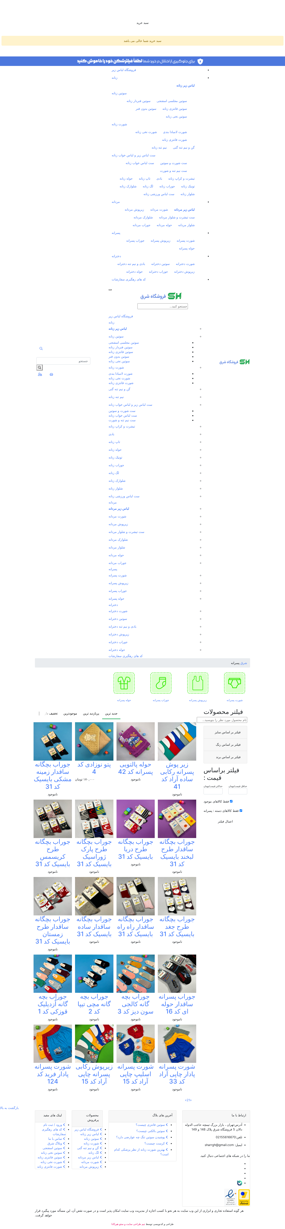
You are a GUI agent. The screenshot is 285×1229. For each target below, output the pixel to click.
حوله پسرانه (187, 248)
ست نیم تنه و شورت (173, 171)
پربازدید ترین (91, 713)
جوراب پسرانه (135, 240)
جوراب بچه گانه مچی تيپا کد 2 (94, 1004)
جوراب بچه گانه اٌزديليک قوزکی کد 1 (53, 1004)
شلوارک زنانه (128, 186)
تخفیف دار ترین (48, 713)
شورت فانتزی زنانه (174, 140)
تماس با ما (55, 1139)
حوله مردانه (164, 225)
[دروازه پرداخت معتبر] (244, 1197)
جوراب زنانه (167, 186)
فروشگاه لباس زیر (124, 70)
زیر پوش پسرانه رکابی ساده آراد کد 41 (177, 775)
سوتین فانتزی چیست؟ (151, 1125)
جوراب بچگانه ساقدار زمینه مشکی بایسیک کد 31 (53, 775)
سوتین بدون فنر (146, 109)
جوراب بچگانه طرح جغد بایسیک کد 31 (177, 926)
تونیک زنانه (188, 186)
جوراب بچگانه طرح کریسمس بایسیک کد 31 (52, 853)
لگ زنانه (148, 186)
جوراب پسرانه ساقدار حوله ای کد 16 (177, 1004)
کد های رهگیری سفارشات (129, 279)
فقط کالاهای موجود (216, 801)
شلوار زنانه (187, 194)
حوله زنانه (126, 178)
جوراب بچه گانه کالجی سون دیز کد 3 (135, 1004)
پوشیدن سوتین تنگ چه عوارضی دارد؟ (141, 1137)
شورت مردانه (159, 209)
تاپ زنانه (144, 178)
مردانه (116, 202)
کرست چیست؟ (155, 1143)
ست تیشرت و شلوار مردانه (177, 217)
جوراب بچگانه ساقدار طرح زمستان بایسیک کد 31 (52, 930)
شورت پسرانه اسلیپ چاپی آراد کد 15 (135, 1074)
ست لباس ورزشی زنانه (158, 194)
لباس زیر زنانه (185, 85)
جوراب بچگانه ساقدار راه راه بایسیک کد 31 (135, 926)
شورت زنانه (119, 124)
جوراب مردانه (141, 225)
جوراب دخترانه (158, 271)
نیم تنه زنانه (159, 147)
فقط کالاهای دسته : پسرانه (221, 811)
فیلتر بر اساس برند (228, 757)
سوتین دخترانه (160, 264)
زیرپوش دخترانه (184, 271)
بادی (159, 178)
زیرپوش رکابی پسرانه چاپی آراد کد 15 (94, 1074)
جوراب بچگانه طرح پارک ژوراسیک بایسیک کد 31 (94, 853)
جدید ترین (111, 713)
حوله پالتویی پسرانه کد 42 (135, 767)
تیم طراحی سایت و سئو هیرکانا (128, 1224)
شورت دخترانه (185, 264)
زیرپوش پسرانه (160, 240)
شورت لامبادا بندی (175, 132)
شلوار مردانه (186, 225)
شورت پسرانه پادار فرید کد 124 (53, 1074)
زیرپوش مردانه (134, 209)
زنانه (114, 78)
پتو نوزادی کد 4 (94, 767)
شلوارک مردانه (143, 217)
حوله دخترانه (134, 271)
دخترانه (116, 256)
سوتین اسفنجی (53, 1148)
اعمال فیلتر (225, 821)
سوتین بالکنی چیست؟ (151, 1131)
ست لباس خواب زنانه (140, 163)
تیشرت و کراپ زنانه (181, 178)
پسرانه (116, 233)
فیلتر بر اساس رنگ (228, 744)
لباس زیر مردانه (184, 209)
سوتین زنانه (119, 93)
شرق (243, 663)
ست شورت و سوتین (173, 163)
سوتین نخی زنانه (176, 116)
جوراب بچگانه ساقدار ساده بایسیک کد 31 (94, 926)
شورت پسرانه (186, 240)
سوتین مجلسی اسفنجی (172, 101)
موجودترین (70, 713)
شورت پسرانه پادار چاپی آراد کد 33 (177, 1074)
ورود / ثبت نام (53, 1125)
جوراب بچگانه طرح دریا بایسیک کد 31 (135, 849)
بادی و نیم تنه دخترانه (131, 264)
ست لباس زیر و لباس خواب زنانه (133, 155)
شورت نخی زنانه (146, 132)
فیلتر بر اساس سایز (227, 732)
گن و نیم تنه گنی (184, 147)
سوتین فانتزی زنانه (174, 109)
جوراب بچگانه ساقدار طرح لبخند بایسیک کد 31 (177, 853)
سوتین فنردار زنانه (138, 101)
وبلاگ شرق (55, 1143)
